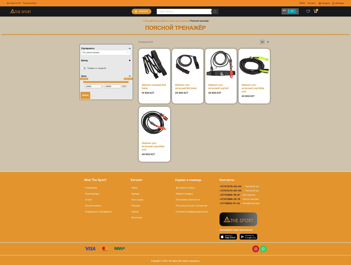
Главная (147, 21)
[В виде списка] (268, 42)
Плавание (157, 21)
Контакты (311, 3)
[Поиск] (215, 11)
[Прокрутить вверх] (340, 260)
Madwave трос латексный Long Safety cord (253, 88)
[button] (160, 94)
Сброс (85, 95)
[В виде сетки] (262, 42)
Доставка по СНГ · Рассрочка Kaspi (22, 3)
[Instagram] (255, 248)
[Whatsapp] (263, 248)
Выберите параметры (154, 102)
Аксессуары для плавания (176, 21)
